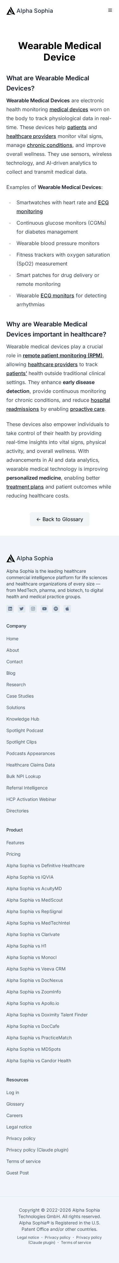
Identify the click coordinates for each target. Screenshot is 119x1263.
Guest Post (17, 1172)
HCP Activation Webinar (31, 799)
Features (15, 842)
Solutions (15, 707)
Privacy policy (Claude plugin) (37, 1149)
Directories (17, 810)
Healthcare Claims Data (30, 764)
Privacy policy (21, 1138)
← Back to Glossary (59, 519)
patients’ (16, 373)
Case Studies (20, 696)
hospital (100, 400)
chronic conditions (49, 145)
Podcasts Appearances (30, 753)
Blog (11, 673)
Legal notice (19, 1126)
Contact (14, 661)
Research (16, 684)
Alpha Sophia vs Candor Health (38, 1060)
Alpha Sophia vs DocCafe (32, 1026)
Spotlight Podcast (24, 730)
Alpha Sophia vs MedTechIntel (38, 922)
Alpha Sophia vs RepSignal (34, 911)
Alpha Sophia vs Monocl (31, 957)
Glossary (15, 1104)
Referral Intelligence (27, 787)
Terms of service (23, 1161)
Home (12, 638)
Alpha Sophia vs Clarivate (33, 934)
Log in (12, 1092)
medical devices (69, 109)
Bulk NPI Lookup (23, 776)
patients (77, 127)
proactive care (87, 409)
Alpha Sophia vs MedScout (34, 900)
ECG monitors (57, 295)
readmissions (22, 409)
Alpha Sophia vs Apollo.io (32, 1003)
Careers (14, 1115)
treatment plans (25, 486)
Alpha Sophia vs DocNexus (34, 980)
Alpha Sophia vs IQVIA (30, 877)
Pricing (13, 854)
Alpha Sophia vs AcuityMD (34, 888)
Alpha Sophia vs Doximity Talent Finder (47, 1014)
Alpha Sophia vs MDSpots (33, 1049)
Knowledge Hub (22, 719)
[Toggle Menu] (110, 10)
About (12, 650)
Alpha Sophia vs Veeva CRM (36, 968)
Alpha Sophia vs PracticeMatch (39, 1037)
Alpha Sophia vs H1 (26, 945)
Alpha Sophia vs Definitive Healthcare (45, 865)
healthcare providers (31, 136)
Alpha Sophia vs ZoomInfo (33, 991)
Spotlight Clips (21, 741)
